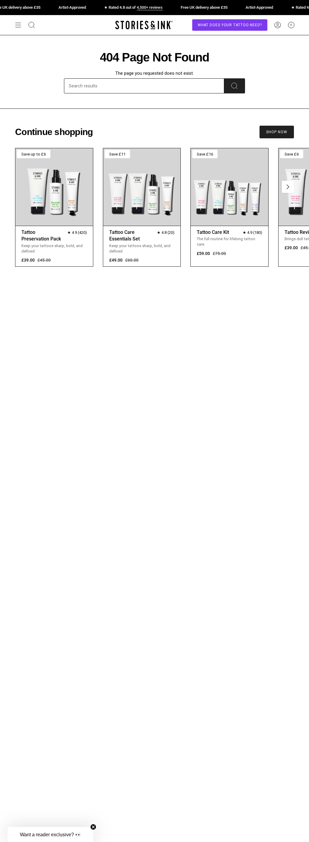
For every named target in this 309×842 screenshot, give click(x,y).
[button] (50, 834)
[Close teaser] (93, 827)
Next (288, 187)
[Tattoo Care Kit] (229, 187)
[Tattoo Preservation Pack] (54, 187)
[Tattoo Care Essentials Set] (142, 187)
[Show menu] (18, 25)
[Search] (234, 85)
